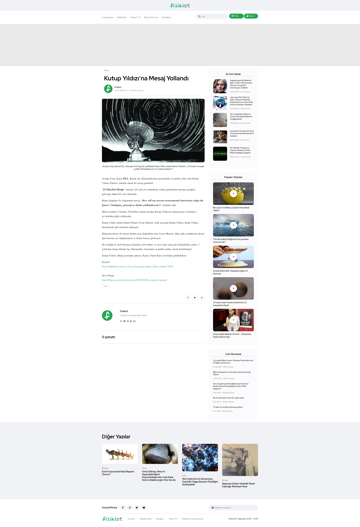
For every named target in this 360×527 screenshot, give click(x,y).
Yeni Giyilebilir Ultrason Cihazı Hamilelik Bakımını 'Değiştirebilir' (241, 116)
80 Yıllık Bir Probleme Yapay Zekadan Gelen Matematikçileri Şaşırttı (240, 150)
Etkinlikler (166, 17)
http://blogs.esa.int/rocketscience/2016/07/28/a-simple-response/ (134, 280)
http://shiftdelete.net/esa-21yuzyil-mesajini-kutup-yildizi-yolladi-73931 (137, 266)
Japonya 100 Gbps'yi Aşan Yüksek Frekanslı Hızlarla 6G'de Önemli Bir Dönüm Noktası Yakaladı (241, 101)
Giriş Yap (234, 17)
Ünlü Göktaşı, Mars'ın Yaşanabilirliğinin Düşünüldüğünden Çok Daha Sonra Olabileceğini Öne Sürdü (159, 475)
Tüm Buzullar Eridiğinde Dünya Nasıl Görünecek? (230, 240)
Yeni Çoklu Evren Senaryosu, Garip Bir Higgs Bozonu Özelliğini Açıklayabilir (200, 482)
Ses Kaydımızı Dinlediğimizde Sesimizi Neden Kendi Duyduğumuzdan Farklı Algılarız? (230, 386)
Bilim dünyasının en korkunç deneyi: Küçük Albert (232, 373)
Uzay (144, 468)
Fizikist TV (135, 17)
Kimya (225, 480)
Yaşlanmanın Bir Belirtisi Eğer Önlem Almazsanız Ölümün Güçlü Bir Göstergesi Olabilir (241, 84)
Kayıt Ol (250, 17)
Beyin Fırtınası (151, 17)
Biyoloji (105, 468)
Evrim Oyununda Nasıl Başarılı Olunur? (118, 473)
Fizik (184, 475)
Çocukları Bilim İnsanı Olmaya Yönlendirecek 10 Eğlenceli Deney (233, 361)
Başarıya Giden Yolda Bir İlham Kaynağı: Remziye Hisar (238, 485)
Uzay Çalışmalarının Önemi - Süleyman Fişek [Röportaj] (232, 335)
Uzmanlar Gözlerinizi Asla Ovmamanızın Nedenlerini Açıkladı (242, 133)
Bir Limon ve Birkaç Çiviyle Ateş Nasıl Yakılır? (231, 209)
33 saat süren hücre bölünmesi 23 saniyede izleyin (230, 304)
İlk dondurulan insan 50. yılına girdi (228, 398)
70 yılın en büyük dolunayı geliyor (228, 407)
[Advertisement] (180, 45)
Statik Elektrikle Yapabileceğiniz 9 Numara (230, 272)
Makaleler (122, 17)
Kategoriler (108, 17)
